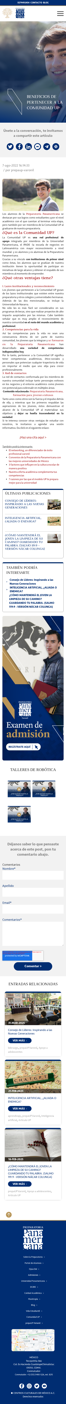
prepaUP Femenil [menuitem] (33, 1323)
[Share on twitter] (10, 146)
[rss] (37, 146)
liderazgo (13, 1047)
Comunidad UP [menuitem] (33, 1317)
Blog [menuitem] (33, 1305)
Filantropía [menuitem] (33, 1299)
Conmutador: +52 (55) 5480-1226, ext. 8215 (34, 1374)
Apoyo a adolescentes (39, 1191)
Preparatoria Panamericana (43, 214)
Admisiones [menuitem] (33, 1275)
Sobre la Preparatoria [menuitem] (33, 1257)
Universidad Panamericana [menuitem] (33, 1281)
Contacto (36, 3)
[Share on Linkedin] (28, 146)
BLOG (46, 3)
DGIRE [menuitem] (33, 1287)
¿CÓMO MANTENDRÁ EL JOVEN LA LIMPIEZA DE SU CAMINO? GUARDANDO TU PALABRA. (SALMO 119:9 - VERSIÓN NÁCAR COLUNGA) (31, 1172)
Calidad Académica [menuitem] (33, 1293)
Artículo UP (24, 1120)
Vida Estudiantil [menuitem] (33, 1311)
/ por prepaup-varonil (18, 170)
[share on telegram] (46, 146)
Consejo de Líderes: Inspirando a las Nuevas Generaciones (30, 1031)
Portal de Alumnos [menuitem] (33, 1263)
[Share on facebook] (19, 146)
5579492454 (23, 3)
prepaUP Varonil (28, 1047)
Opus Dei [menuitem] (33, 1269)
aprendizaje (14, 1115)
